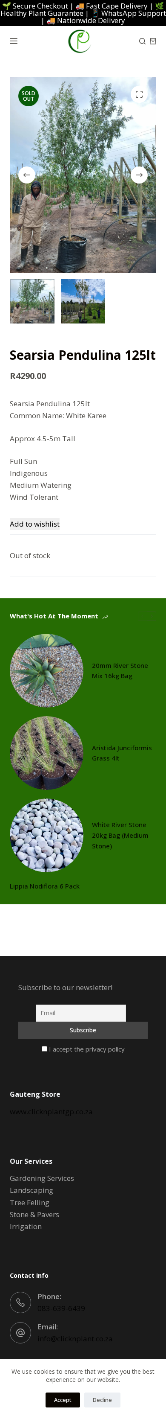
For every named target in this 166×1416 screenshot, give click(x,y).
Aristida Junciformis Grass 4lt (122, 753)
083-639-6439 (61, 1308)
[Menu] (13, 41)
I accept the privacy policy (86, 1049)
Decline (102, 1400)
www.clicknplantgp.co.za (51, 1111)
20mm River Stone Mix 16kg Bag (120, 670)
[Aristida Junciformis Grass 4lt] (46, 753)
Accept (63, 1400)
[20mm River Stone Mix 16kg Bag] (46, 671)
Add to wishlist (35, 524)
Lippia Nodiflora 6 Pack (45, 886)
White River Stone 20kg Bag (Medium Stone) (120, 835)
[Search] (142, 41)
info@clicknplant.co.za (75, 1338)
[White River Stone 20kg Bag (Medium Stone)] (46, 835)
